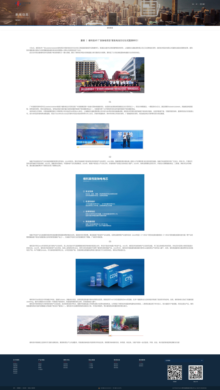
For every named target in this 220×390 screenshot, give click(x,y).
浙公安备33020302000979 (106, 388)
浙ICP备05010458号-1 (117, 388)
